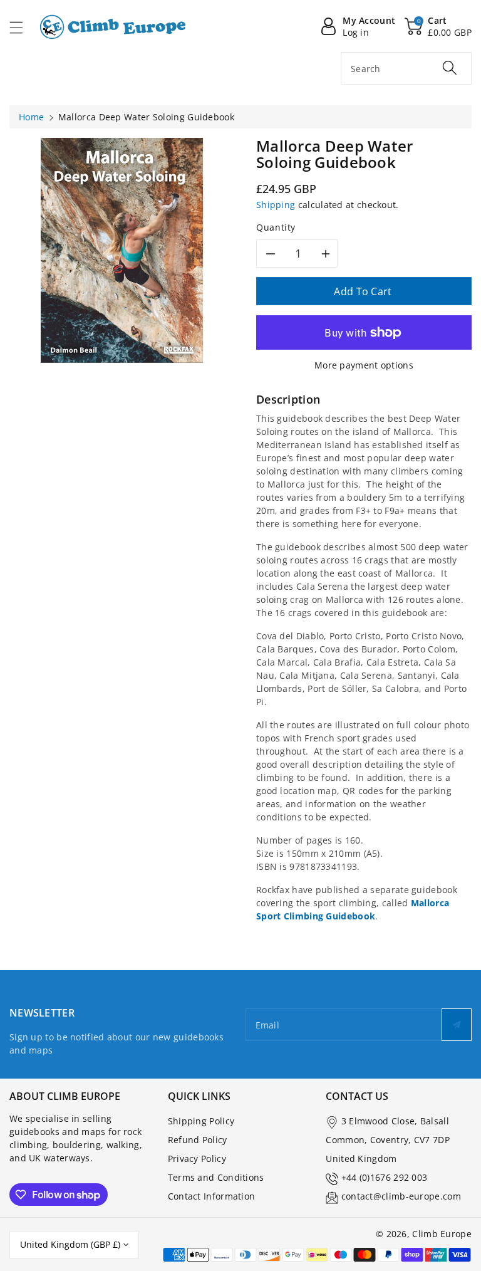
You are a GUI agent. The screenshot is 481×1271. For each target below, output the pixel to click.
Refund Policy (197, 1140)
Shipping (275, 205)
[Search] (450, 67)
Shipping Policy (201, 1121)
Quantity (276, 227)
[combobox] (406, 68)
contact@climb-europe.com (401, 1196)
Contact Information (212, 1196)
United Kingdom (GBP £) (70, 1244)
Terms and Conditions (216, 1177)
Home (31, 117)
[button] (21, 27)
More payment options (363, 365)
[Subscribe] (457, 1024)
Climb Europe (442, 1234)
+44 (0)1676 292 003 (384, 1177)
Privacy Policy (197, 1158)
